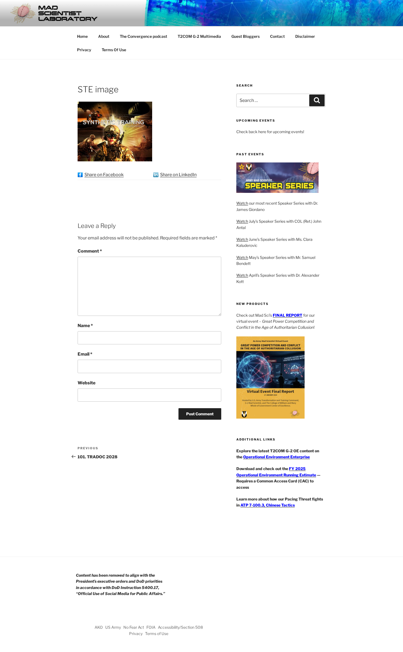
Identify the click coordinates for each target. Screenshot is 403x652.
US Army (113, 627)
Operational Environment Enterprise (276, 456)
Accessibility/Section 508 (180, 627)
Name (85, 325)
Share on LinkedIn (178, 174)
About (103, 36)
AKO (99, 627)
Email (85, 354)
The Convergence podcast (143, 36)
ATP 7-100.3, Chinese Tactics (267, 505)
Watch (242, 203)
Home (82, 36)
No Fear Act (133, 627)
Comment (90, 251)
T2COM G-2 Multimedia (199, 36)
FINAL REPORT (287, 315)
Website (86, 382)
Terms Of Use (114, 49)
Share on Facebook (104, 174)
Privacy (84, 49)
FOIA (150, 627)
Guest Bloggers (245, 36)
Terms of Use (156, 633)
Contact (277, 36)
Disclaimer (305, 36)
